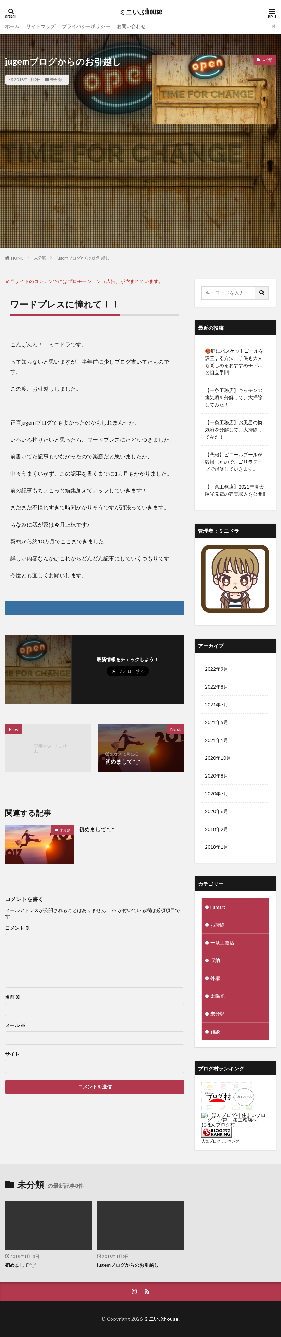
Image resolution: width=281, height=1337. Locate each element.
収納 (215, 960)
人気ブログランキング (220, 1141)
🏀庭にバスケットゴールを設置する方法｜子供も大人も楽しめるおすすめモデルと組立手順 (234, 361)
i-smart (217, 907)
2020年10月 (218, 758)
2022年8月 (216, 687)
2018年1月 (216, 847)
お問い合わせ (131, 26)
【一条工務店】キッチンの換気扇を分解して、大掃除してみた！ (233, 397)
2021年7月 (216, 704)
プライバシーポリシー (86, 26)
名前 (13, 997)
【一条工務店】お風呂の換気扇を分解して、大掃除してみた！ (233, 429)
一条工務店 (222, 942)
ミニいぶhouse (140, 12)
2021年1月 (216, 740)
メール (15, 1025)
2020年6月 (216, 811)
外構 (215, 978)
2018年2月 (216, 829)
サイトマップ (40, 26)
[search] (262, 293)
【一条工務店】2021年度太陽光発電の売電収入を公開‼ (235, 490)
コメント (17, 927)
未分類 (56, 79)
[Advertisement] (140, 200)
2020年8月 (216, 776)
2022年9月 (216, 669)
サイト (12, 1053)
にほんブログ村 (218, 1124)
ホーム (12, 26)
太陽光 (217, 996)
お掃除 (217, 925)
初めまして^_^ (96, 829)
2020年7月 (216, 793)
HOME (17, 258)
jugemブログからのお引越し (83, 258)
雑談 (215, 1031)
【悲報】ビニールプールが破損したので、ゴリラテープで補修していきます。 (233, 462)
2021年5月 (216, 722)
